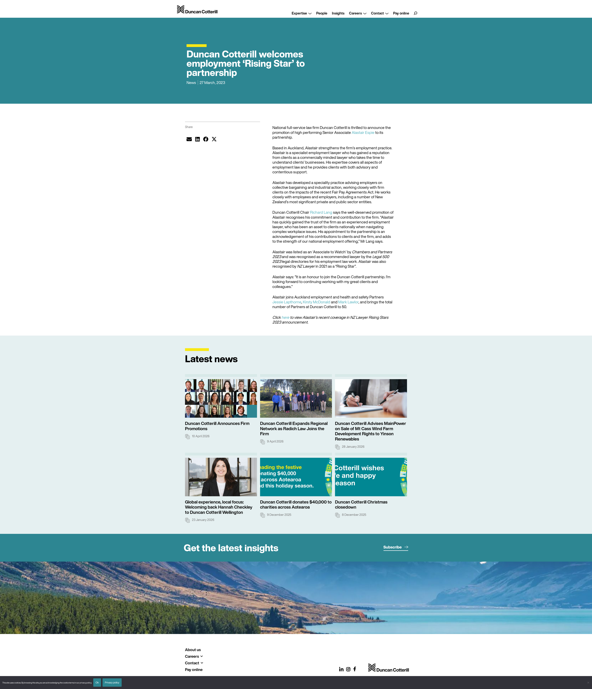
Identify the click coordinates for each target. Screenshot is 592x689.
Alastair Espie (363, 132)
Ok (97, 682)
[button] (189, 139)
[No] (588, 682)
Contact (377, 13)
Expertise (299, 13)
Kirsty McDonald (316, 302)
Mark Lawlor (348, 302)
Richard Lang (321, 212)
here (285, 317)
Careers (355, 13)
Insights (338, 13)
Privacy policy (112, 682)
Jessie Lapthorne (286, 302)
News (191, 82)
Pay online (401, 13)
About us (193, 649)
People (321, 13)
